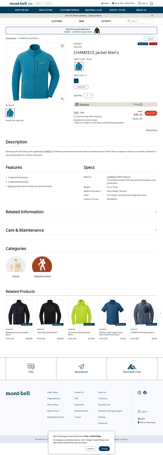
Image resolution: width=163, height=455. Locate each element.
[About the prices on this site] (141, 104)
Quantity (78, 95)
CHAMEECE (47, 151)
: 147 (137, 118)
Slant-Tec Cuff (14, 186)
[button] (151, 130)
